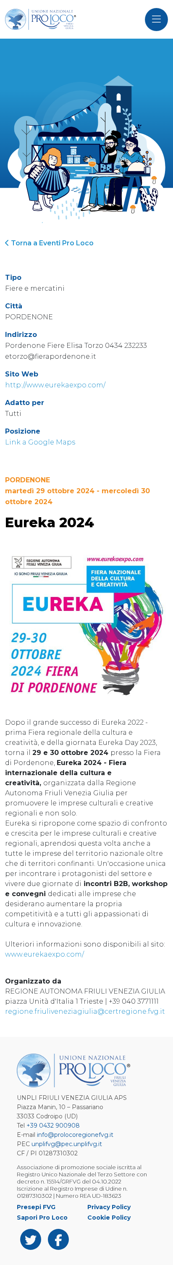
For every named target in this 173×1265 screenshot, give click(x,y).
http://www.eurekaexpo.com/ (55, 385)
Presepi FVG (36, 1207)
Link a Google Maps (40, 442)
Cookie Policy (109, 1217)
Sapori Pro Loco (42, 1217)
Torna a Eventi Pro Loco (51, 243)
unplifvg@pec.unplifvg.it (66, 1144)
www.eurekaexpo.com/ (44, 954)
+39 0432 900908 (53, 1125)
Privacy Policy (109, 1207)
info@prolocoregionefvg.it (75, 1135)
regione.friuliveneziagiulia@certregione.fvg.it (85, 1011)
